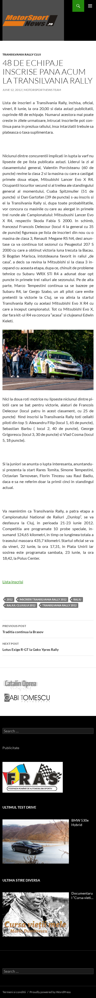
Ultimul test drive (19, 807)
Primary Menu (90, 6)
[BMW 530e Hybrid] (35, 841)
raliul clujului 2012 (21, 605)
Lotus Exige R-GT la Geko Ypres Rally (30, 647)
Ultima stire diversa (21, 880)
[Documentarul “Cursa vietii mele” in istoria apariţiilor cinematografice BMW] (35, 914)
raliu (77, 599)
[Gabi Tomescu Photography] (27, 697)
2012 (10, 599)
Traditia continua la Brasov (22, 629)
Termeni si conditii (14, 992)
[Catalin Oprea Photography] (20, 685)
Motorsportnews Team (42, 90)
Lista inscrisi (12, 581)
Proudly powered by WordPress (50, 992)
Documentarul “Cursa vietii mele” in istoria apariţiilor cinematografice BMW (82, 895)
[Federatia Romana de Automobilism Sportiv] (32, 777)
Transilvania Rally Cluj (21, 54)
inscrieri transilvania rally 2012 (42, 599)
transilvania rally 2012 (59, 605)
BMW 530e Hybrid (80, 822)
